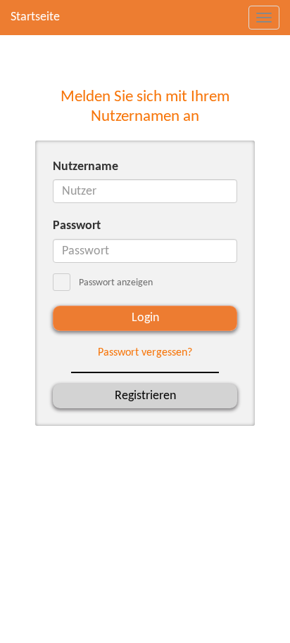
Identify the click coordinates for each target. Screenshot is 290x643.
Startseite (35, 17)
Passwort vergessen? (145, 352)
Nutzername (85, 167)
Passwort (77, 226)
